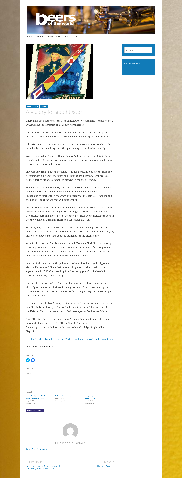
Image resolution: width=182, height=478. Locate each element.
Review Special (54, 36)
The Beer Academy (106, 463)
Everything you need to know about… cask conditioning (37, 397)
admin (44, 106)
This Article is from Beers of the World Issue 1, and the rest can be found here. (72, 338)
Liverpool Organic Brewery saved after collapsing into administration (44, 465)
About (40, 36)
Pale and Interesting (63, 396)
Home (30, 36)
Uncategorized (36, 411)
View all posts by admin (36, 449)
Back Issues (71, 36)
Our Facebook (132, 63)
